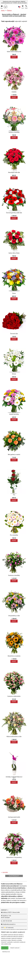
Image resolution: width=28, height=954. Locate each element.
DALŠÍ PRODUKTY (14, 876)
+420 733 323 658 (7, 921)
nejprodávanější (9, 21)
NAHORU (5, 872)
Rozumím (4, 948)
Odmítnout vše (6, 951)
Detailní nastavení (14, 948)
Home (3, 10)
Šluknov (9, 10)
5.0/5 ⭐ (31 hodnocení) (7, 927)
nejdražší (24, 21)
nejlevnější (18, 21)
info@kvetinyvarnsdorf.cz (8, 924)
